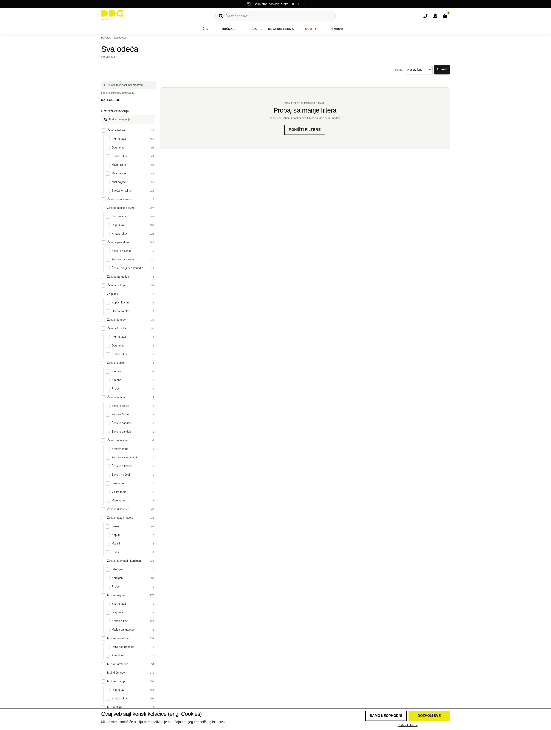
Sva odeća (119, 37)
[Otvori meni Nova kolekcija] (298, 29)
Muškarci (229, 29)
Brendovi (335, 29)
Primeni (442, 69)
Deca (253, 29)
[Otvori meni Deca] (261, 29)
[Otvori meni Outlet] (320, 29)
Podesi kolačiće (408, 725)
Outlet (310, 29)
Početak (106, 37)
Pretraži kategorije (115, 111)
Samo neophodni (386, 716)
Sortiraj (399, 69)
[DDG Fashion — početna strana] (112, 15)
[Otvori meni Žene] (214, 29)
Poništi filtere (305, 129)
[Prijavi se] (435, 16)
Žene (207, 29)
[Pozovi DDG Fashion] (425, 16)
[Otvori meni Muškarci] (241, 29)
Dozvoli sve (429, 716)
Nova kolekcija (281, 29)
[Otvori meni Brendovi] (347, 29)
